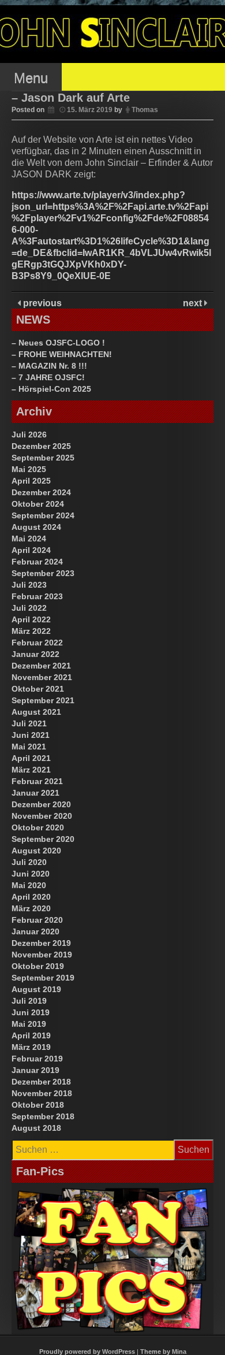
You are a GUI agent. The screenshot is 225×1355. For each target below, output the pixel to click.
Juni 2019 (31, 1012)
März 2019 (31, 1047)
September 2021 (43, 700)
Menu (31, 78)
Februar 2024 (37, 561)
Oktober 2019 (38, 966)
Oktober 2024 (38, 503)
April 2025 (31, 480)
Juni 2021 (31, 735)
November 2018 (42, 1093)
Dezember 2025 (41, 446)
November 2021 (42, 677)
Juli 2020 (29, 862)
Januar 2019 (35, 1070)
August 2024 (36, 527)
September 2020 (43, 839)
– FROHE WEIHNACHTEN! (62, 354)
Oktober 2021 (38, 688)
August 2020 (36, 850)
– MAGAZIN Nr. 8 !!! (49, 365)
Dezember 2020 (41, 804)
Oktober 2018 (38, 1104)
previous (41, 303)
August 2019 (36, 989)
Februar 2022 (37, 642)
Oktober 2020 (38, 827)
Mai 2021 (29, 746)
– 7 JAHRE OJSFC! (48, 377)
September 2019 (43, 977)
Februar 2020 (37, 920)
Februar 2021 (37, 781)
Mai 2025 (29, 469)
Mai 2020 (29, 885)
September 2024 (43, 515)
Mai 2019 (29, 1024)
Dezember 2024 (41, 492)
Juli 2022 (29, 607)
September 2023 (43, 573)
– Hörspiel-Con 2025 (51, 388)
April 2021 (31, 758)
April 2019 (31, 1035)
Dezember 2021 (41, 665)
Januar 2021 (35, 792)
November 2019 (42, 954)
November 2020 (42, 816)
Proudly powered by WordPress (87, 1351)
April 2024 (31, 550)
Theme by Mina (163, 1351)
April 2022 (31, 619)
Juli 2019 (29, 1000)
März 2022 (31, 631)
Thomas (145, 110)
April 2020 (31, 896)
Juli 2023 (29, 584)
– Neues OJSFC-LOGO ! (58, 342)
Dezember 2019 (41, 943)
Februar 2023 (37, 596)
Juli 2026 (29, 434)
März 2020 (31, 908)
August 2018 (36, 1128)
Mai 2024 (29, 538)
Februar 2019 (37, 1058)
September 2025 (43, 457)
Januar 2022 (35, 654)
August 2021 (36, 712)
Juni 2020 (31, 873)
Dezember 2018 (41, 1081)
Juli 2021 (29, 723)
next (193, 303)
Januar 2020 (35, 931)
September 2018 (43, 1116)
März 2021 (31, 769)
